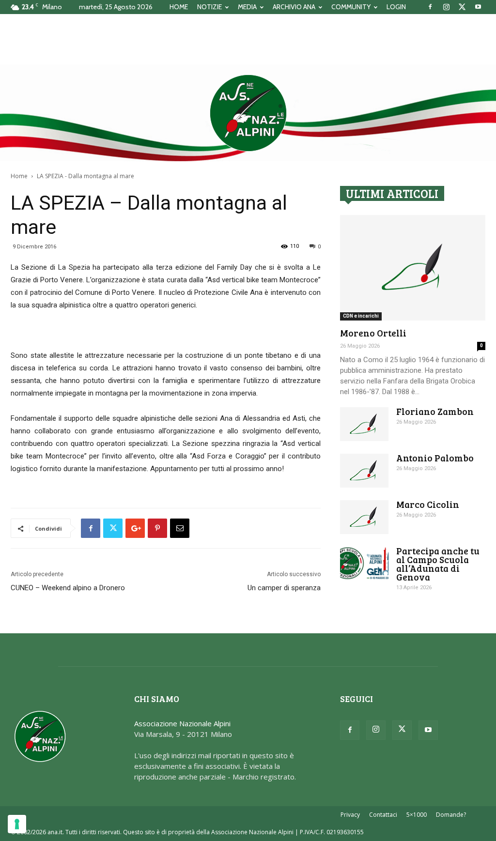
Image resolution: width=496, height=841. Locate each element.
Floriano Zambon (435, 411)
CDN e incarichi (361, 316)
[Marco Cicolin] (364, 517)
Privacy (350, 814)
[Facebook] (430, 7)
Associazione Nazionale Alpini (182, 723)
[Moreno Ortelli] (412, 268)
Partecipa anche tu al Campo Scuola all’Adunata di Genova (438, 564)
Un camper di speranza (284, 587)
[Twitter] (462, 7)
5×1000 (416, 814)
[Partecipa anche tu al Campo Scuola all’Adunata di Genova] (364, 563)
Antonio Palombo (435, 458)
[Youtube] (478, 7)
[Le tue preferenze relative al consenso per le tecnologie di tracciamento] (17, 824)
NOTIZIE (209, 6)
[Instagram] (446, 7)
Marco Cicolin (427, 504)
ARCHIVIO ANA (294, 6)
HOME (179, 6)
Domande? (451, 814)
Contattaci (383, 814)
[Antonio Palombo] (364, 471)
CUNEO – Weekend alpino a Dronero (68, 587)
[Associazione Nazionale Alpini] (248, 112)
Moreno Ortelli (373, 333)
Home (19, 176)
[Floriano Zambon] (364, 424)
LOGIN (396, 6)
